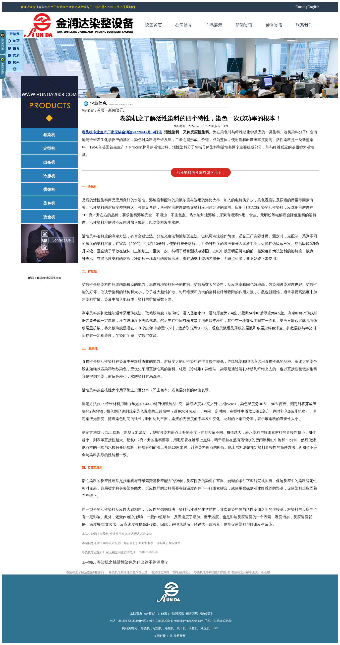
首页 (101, 110)
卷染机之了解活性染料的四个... (86, 572)
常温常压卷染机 (120, 534)
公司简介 (150, 613)
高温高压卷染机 (141, 534)
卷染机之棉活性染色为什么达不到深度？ (133, 562)
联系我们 (206, 613)
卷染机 (43, 7)
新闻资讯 (116, 110)
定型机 (157, 628)
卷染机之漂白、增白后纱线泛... (171, 572)
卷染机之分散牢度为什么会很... (251, 572)
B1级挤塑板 (178, 636)
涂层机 (169, 628)
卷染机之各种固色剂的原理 (212, 572)
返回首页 (136, 613)
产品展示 (164, 613)
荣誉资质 (192, 613)
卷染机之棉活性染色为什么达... (129, 572)
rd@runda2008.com (49, 278)
